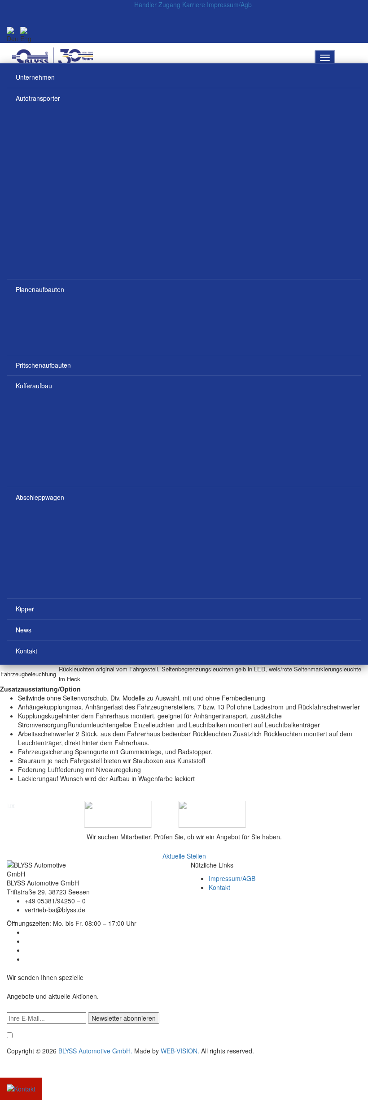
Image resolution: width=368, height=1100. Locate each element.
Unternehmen (35, 77)
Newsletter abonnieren (124, 1018)
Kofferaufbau (34, 385)
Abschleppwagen (40, 497)
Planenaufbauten (40, 289)
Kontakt (26, 650)
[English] (25, 35)
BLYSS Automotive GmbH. (95, 1050)
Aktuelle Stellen (184, 855)
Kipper (25, 608)
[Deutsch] (12, 35)
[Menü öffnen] (325, 58)
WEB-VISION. (180, 1050)
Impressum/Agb (229, 4)
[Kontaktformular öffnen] (21, 1087)
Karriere (193, 4)
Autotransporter (38, 98)
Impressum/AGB (232, 878)
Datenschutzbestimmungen (325, 1036)
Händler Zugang (157, 4)
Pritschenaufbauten (43, 365)
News (23, 629)
